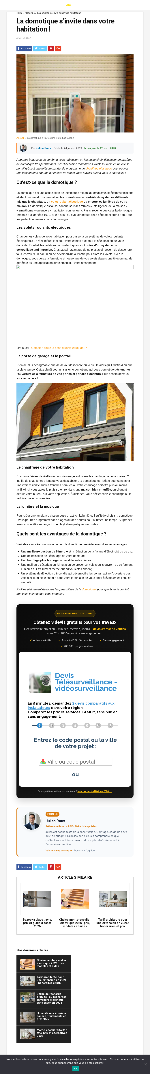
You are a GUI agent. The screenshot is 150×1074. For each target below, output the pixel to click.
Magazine (30, 13)
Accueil (20, 138)
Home (19, 13)
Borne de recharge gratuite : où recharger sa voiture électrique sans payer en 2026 (51, 998)
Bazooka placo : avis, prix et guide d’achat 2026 (37, 923)
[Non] (145, 1064)
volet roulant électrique (67, 201)
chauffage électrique (99, 168)
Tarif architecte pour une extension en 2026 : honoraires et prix (112, 923)
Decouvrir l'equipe (84, 850)
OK (76, 1068)
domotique (89, 589)
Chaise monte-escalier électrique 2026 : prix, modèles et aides (75, 923)
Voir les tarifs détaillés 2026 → (95, 791)
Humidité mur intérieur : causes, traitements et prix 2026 (52, 1016)
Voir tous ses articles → (59, 850)
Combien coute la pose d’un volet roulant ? (59, 347)
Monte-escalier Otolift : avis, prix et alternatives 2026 (52, 1033)
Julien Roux (43, 148)
